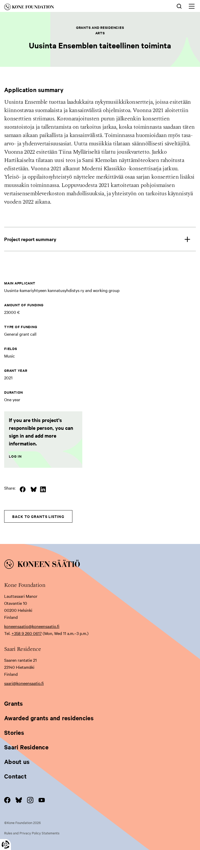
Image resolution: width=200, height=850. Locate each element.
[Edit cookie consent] (5, 844)
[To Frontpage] (100, 565)
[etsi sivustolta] (179, 6)
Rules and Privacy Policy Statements (31, 832)
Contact (15, 776)
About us (16, 761)
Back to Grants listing (38, 516)
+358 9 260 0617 (26, 633)
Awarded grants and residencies (48, 718)
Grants (13, 703)
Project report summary (30, 239)
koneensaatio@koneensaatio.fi (31, 626)
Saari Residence (26, 747)
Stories (14, 732)
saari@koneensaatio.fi (24, 683)
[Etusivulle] (59, 8)
